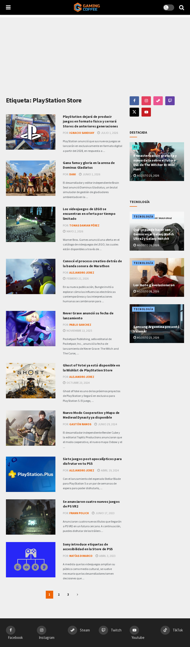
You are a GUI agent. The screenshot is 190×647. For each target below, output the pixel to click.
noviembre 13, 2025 (79, 330)
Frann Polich (79, 513)
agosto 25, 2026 (148, 175)
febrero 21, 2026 (77, 278)
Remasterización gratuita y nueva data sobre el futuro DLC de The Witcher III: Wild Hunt (155, 162)
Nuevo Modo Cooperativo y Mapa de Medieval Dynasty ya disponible (91, 415)
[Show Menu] (8, 7)
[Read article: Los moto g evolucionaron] (157, 277)
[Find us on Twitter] (134, 112)
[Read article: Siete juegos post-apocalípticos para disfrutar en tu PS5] (30, 474)
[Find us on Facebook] (134, 100)
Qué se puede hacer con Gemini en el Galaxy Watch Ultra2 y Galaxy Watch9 (153, 234)
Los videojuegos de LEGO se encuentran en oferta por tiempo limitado (89, 214)
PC (136, 147)
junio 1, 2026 (91, 174)
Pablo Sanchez (80, 324)
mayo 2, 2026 (74, 231)
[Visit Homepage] (86, 7)
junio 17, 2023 (105, 513)
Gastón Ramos (80, 424)
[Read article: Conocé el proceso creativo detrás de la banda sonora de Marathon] (30, 276)
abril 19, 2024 (109, 470)
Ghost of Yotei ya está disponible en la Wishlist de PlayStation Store (91, 367)
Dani (72, 174)
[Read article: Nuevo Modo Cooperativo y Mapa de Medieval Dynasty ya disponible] (30, 428)
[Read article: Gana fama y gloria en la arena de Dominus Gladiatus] (30, 178)
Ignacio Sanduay (81, 133)
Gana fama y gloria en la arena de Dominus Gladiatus (89, 165)
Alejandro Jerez (81, 272)
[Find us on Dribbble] (158, 100)
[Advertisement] (95, 51)
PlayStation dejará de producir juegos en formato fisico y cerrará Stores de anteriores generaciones (90, 121)
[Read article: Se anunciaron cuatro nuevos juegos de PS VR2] (30, 517)
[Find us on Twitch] (170, 100)
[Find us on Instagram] (146, 100)
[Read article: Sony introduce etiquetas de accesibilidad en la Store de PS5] (30, 559)
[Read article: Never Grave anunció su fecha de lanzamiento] (30, 328)
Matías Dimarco (81, 556)
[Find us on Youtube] (146, 112)
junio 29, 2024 (107, 424)
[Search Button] (181, 7)
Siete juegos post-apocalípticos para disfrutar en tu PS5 (92, 461)
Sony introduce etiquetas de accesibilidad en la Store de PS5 (88, 546)
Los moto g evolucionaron (153, 285)
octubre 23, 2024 (78, 382)
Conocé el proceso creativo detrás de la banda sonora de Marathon (92, 263)
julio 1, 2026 (109, 133)
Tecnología (143, 216)
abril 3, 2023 (107, 556)
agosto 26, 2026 (148, 245)
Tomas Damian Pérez (84, 225)
